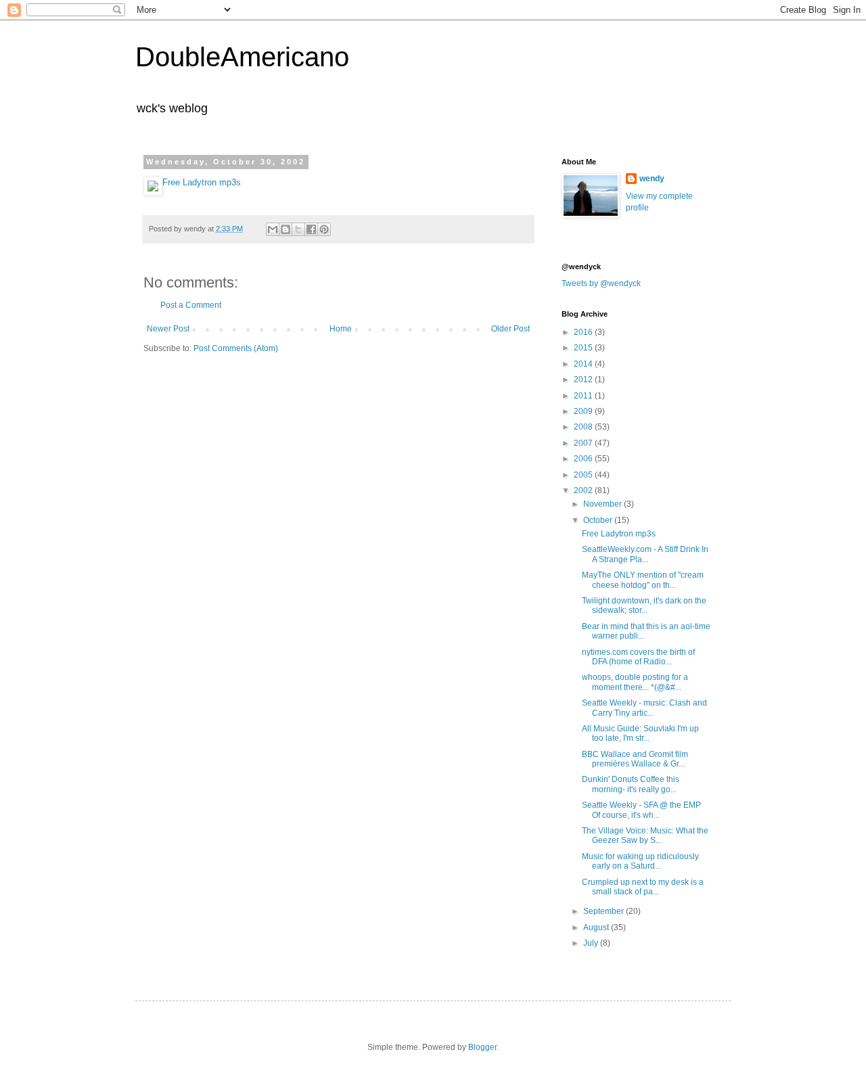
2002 (584, 490)
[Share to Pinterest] (324, 229)
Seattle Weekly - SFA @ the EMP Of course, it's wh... (641, 809)
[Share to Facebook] (311, 229)
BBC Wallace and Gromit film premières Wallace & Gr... (635, 759)
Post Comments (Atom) (235, 348)
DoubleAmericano (242, 57)
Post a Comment (190, 305)
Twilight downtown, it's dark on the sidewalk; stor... (644, 605)
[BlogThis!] (285, 229)
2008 (584, 427)
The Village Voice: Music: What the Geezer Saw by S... (645, 835)
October (598, 520)
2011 (584, 395)
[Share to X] (298, 229)
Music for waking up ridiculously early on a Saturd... (640, 861)
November (603, 504)
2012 (584, 379)
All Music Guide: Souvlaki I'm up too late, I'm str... (640, 733)
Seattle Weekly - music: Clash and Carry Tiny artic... (644, 707)
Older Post (510, 329)
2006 (584, 458)
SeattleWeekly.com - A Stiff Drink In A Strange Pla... (645, 554)
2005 (584, 475)
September (604, 911)
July (591, 943)
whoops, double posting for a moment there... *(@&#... (635, 681)
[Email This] (272, 229)
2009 (584, 411)
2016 (584, 332)
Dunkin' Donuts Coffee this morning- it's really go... (630, 784)
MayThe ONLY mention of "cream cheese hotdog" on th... (643, 579)
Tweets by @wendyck (601, 283)
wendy (651, 178)
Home (340, 329)
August (597, 927)
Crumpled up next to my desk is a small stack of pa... (643, 886)
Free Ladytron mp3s (201, 182)
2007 (584, 443)
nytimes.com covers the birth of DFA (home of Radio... (638, 656)
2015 (584, 347)
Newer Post (168, 329)
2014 (584, 364)
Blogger (482, 1047)
